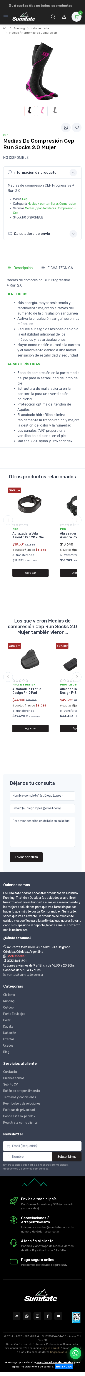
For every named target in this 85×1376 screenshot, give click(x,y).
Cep (25, 199)
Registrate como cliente (20, 1122)
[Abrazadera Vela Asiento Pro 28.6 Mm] (30, 504)
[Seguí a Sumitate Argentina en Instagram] (37, 1316)
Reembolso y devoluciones (21, 1103)
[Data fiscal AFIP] (76, 1317)
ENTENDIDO (64, 1366)
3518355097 (16, 956)
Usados (8, 1045)
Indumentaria (40, 28)
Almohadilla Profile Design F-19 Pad (26, 691)
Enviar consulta (26, 857)
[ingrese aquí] (50, 1348)
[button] (53, 17)
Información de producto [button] (35, 172)
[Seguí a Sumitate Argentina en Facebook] (48, 1316)
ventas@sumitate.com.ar (24, 975)
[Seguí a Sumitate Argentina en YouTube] (58, 1316)
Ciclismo (9, 995)
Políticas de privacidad (19, 1110)
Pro (15, 529)
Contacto (10, 1072)
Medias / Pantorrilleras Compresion (33, 32)
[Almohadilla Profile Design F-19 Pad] (30, 659)
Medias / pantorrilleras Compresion (52, 204)
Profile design (23, 684)
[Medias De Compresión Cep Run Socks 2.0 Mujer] (30, 111)
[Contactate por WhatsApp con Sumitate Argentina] (27, 1316)
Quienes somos (13, 1078)
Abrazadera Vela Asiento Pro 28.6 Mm (28, 535)
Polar (6, 1020)
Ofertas (8, 1039)
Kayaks (8, 1026)
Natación (9, 1033)
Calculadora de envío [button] (32, 234)
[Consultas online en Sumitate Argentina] (16, 1316)
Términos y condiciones (19, 1097)
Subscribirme (67, 1157)
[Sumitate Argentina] (23, 16)
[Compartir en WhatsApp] (66, 127)
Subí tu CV (10, 1084)
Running (19, 28)
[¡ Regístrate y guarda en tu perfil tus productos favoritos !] (77, 127)
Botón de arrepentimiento (21, 1091)
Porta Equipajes (14, 1014)
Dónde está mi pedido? (19, 1116)
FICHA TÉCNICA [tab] (60, 268)
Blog (6, 1052)
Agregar (30, 572)
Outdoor (9, 1007)
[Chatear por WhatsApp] (75, 1353)
